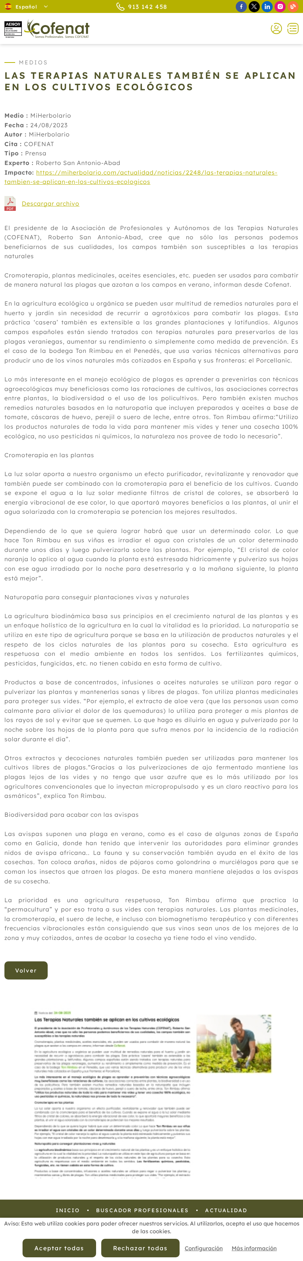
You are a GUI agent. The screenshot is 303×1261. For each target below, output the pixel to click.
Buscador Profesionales (142, 1210)
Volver (26, 970)
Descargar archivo (50, 203)
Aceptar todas (59, 1248)
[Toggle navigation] (290, 28)
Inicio (68, 1210)
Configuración (204, 1248)
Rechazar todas (140, 1248)
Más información (254, 1248)
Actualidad (226, 1210)
